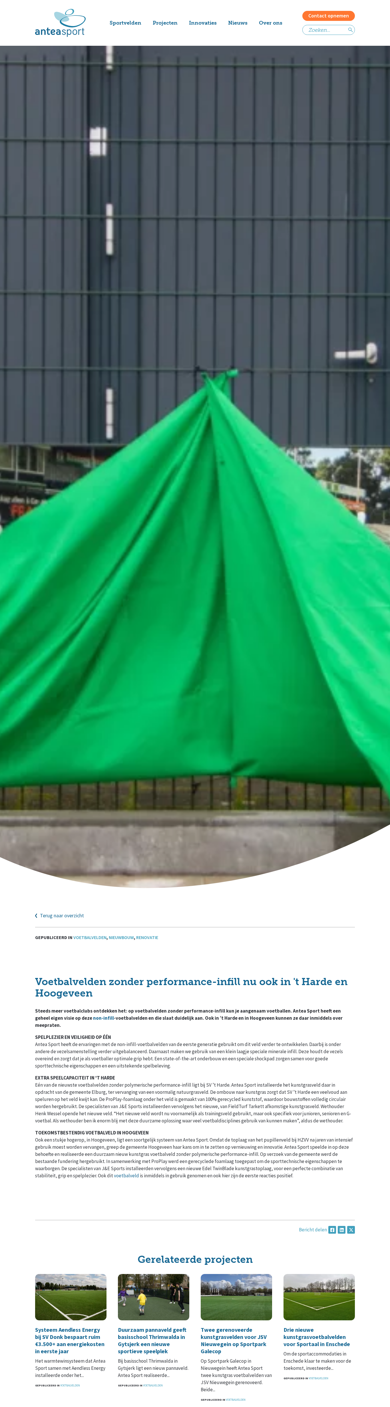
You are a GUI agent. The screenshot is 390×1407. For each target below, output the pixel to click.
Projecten (165, 23)
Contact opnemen (328, 15)
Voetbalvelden (89, 937)
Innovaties (203, 23)
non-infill (103, 1018)
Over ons (270, 23)
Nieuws (238, 23)
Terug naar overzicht (62, 916)
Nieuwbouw (121, 937)
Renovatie (147, 937)
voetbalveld (126, 1175)
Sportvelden (125, 23)
